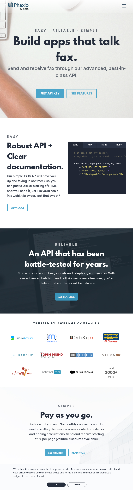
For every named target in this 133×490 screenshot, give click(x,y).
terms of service (73, 472)
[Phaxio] (18, 6)
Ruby (119, 144)
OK (56, 484)
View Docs (17, 207)
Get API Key (50, 93)
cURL (75, 144)
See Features (81, 93)
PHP (90, 144)
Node (104, 144)
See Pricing (55, 452)
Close (77, 484)
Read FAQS (78, 452)
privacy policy (51, 472)
